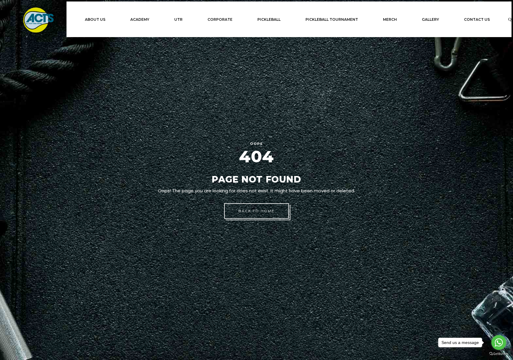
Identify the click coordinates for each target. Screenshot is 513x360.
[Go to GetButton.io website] (498, 354)
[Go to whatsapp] (498, 342)
